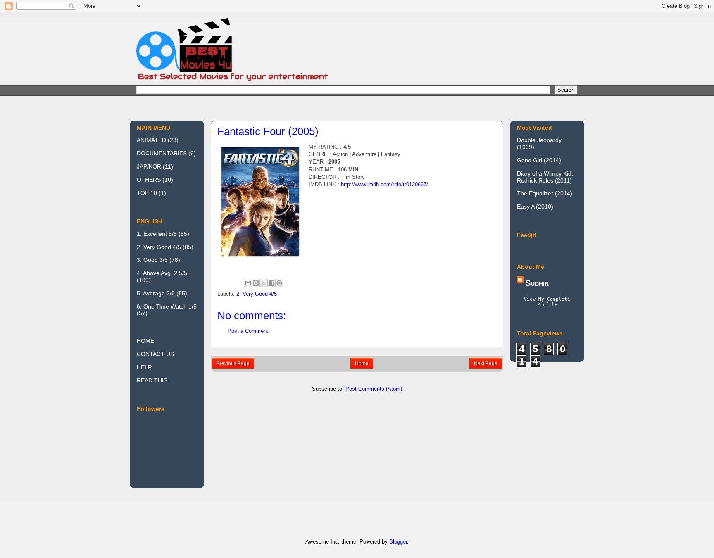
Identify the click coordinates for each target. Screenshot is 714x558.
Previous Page (233, 363)
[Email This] (248, 283)
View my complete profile (547, 302)
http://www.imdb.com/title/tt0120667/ (384, 184)
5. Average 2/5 (156, 293)
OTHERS (149, 179)
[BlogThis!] (256, 283)
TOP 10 (147, 193)
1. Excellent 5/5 (157, 233)
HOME (145, 340)
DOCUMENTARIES (162, 153)
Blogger (398, 542)
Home (362, 363)
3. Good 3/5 (152, 259)
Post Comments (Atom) (373, 389)
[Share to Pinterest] (279, 283)
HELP (144, 367)
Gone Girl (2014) (539, 160)
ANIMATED (151, 140)
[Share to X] (263, 283)
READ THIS (152, 380)
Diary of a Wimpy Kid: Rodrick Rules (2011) (545, 177)
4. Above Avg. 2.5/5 (162, 273)
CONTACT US (155, 354)
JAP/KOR (149, 166)
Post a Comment (248, 331)
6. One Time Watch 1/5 (167, 306)
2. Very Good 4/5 (256, 294)
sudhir (537, 282)
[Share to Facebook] (271, 283)
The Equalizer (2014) (544, 193)
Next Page (485, 363)
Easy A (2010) (535, 206)
